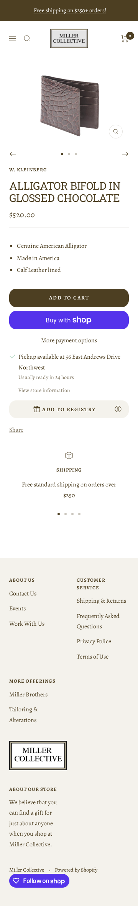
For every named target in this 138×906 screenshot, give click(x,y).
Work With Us (26, 624)
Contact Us (22, 593)
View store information (44, 390)
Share (16, 430)
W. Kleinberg (28, 169)
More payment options (69, 340)
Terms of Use (92, 656)
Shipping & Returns (101, 601)
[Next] (125, 154)
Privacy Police (94, 641)
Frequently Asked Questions (98, 621)
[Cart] (125, 38)
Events (17, 608)
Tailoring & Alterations (23, 714)
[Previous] (12, 154)
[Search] (27, 38)
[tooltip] (118, 409)
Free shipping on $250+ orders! (70, 10)
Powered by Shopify (76, 869)
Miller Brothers (28, 694)
